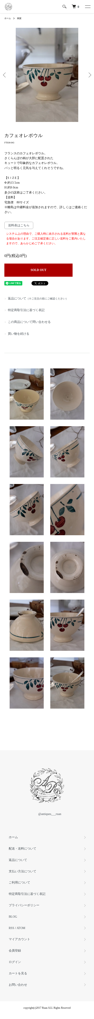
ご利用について (19, 882)
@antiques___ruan (49, 814)
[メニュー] (87, 6)
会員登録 (15, 950)
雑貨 (19, 18)
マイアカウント (19, 939)
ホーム (7, 18)
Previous (5, 75)
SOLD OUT (38, 270)
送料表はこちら (19, 225)
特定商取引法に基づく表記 (26, 310)
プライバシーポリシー (24, 905)
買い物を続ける (18, 333)
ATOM (21, 928)
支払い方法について (22, 871)
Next (89, 75)
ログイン (15, 962)
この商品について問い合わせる (29, 322)
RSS (11, 928)
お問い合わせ (18, 984)
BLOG (13, 916)
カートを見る (18, 973)
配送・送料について (22, 848)
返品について (38, 298)
